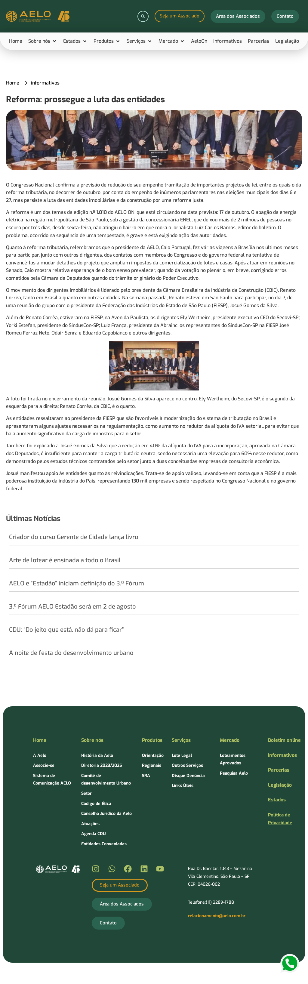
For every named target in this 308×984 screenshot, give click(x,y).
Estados (277, 800)
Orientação (153, 755)
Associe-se (43, 765)
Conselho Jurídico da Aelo (106, 813)
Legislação (280, 785)
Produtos (152, 740)
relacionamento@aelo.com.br (216, 916)
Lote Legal (182, 755)
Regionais (151, 765)
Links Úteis (182, 785)
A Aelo (39, 755)
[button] (143, 16)
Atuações (90, 824)
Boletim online (284, 740)
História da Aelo (97, 755)
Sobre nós (92, 740)
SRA (146, 776)
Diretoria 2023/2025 (101, 765)
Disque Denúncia (188, 776)
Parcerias (278, 770)
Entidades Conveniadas (104, 844)
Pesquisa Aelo (234, 773)
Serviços (181, 740)
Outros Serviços (187, 765)
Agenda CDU (93, 834)
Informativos (282, 755)
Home (39, 740)
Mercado (229, 740)
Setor (86, 793)
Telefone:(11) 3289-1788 (211, 902)
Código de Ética (96, 804)
